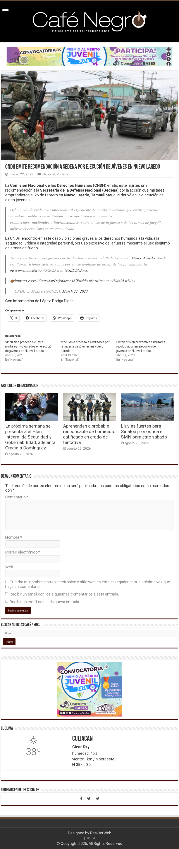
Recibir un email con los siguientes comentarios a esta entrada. (64, 594)
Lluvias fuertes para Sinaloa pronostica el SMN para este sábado (144, 431)
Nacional (48, 174)
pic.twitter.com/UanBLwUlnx (112, 280)
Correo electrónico (22, 552)
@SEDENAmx (75, 270)
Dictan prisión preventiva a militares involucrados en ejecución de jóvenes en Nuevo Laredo (140, 346)
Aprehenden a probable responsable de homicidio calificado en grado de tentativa (89, 434)
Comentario (16, 497)
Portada (62, 174)
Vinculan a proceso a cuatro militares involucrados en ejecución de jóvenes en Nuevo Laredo (29, 346)
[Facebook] (81, 798)
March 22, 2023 (75, 291)
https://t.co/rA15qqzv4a (33, 280)
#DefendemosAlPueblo (70, 280)
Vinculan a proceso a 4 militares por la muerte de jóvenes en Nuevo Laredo (85, 346)
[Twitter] (89, 798)
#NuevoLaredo (143, 257)
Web (9, 567)
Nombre (13, 537)
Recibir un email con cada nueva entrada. (45, 601)
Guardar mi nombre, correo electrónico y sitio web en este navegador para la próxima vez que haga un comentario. (87, 584)
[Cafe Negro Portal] (89, 20)
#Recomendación (23, 270)
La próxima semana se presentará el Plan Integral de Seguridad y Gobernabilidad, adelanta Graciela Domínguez (30, 437)
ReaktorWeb (100, 833)
